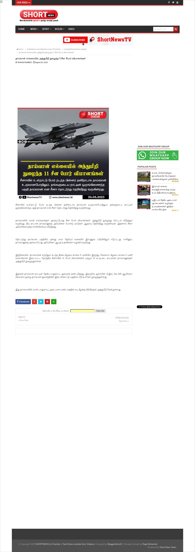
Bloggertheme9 (115, 544)
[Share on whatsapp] (53, 301)
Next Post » (124, 321)
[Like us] (169, 2)
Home (21, 29)
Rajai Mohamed (149, 544)
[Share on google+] (34, 301)
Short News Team (167, 547)
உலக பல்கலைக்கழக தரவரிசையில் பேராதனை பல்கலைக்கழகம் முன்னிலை (165, 176)
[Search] (175, 29)
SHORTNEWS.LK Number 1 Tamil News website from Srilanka (64, 544)
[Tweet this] (41, 301)
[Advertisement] (73, 85)
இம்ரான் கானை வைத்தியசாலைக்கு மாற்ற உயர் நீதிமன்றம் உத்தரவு (163, 189)
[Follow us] (173, 2)
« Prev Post (23, 320)
